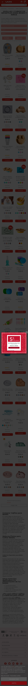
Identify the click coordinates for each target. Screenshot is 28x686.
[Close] (26, 332)
